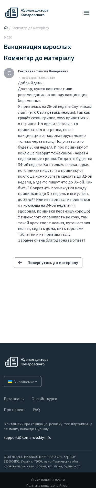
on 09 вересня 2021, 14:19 (38, 78)
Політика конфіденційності (48, 485)
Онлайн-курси (44, 398)
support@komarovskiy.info (27, 437)
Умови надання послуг (48, 479)
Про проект (14, 409)
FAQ (36, 409)
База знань (14, 398)
